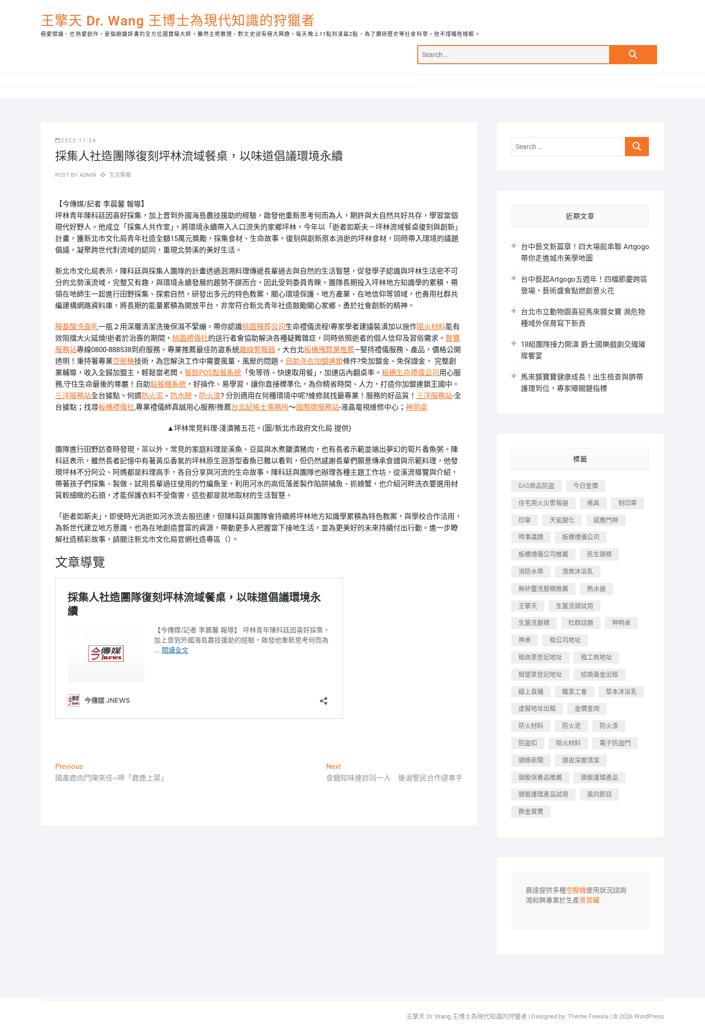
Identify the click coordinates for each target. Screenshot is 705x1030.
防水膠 (181, 395)
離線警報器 (257, 349)
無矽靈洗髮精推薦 (543, 588)
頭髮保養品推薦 (540, 777)
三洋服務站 (73, 395)
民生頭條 (599, 554)
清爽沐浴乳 (577, 571)
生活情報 (120, 175)
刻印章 (627, 502)
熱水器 (596, 588)
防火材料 (530, 725)
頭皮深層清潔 (580, 760)
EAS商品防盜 (536, 485)
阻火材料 (431, 326)
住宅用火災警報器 (543, 502)
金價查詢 (587, 708)
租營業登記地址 (540, 674)
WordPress (649, 1016)
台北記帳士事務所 (260, 407)
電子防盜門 (615, 742)
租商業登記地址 (540, 657)
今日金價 (585, 485)
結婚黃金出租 (599, 674)
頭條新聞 (530, 760)
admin (87, 175)
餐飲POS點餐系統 (213, 372)
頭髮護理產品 (599, 777)
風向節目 (599, 794)
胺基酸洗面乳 (76, 326)
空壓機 (123, 361)
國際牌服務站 (317, 407)
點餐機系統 (168, 384)
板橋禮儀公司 (580, 536)
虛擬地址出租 (537, 708)
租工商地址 (596, 657)
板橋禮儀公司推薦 (543, 554)
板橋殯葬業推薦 (329, 349)
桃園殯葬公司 (263, 326)
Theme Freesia (588, 1016)
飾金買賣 (530, 811)
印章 (524, 520)
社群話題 (580, 622)
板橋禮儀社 (116, 407)
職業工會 (574, 691)
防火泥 (152, 395)
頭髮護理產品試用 (543, 794)
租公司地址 (565, 639)
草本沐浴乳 (621, 691)
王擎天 (527, 605)
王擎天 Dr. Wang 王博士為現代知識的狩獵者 (178, 21)
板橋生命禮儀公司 (410, 372)
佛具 (593, 502)
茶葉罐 (589, 900)
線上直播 (530, 691)
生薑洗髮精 (534, 622)
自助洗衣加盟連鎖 (314, 361)
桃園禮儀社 (190, 338)
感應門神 (605, 520)
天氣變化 (562, 520)
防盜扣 (527, 742)
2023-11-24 (78, 140)
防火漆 (210, 395)
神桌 (524, 639)
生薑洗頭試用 (574, 605)
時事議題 (530, 536)
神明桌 (416, 407)
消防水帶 (530, 571)
